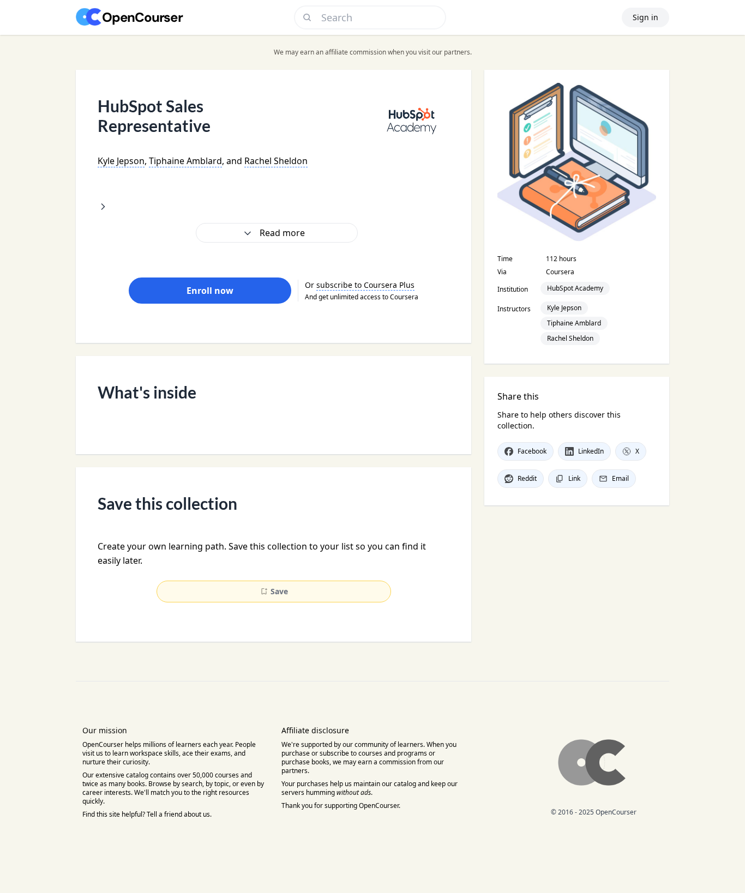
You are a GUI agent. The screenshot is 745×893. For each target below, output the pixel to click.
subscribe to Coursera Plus (365, 285)
